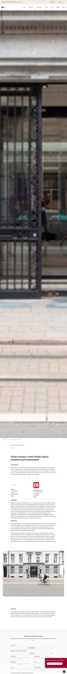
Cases (58, 7)
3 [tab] (28, 599)
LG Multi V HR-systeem (26, 530)
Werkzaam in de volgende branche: (18, 650)
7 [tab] (32, 599)
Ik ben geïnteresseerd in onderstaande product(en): (22, 673)
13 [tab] (38, 599)
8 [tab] (33, 599)
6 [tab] (31, 599)
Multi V (14, 541)
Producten (31, 7)
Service (46, 7)
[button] (64, 671)
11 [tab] (36, 599)
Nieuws (63, 7)
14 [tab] (39, 599)
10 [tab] (35, 599)
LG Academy (39, 7)
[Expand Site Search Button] (51, 2)
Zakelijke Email (37, 667)
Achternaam (37, 656)
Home (24, 7)
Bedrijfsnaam (13, 662)
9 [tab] (34, 599)
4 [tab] (29, 599)
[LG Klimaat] (3, 7)
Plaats (36, 662)
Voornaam (13, 656)
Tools (52, 7)
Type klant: (13, 645)
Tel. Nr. (12, 667)
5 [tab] (30, 599)
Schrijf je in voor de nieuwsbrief (54, 663)
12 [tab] (37, 599)
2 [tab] (27, 599)
